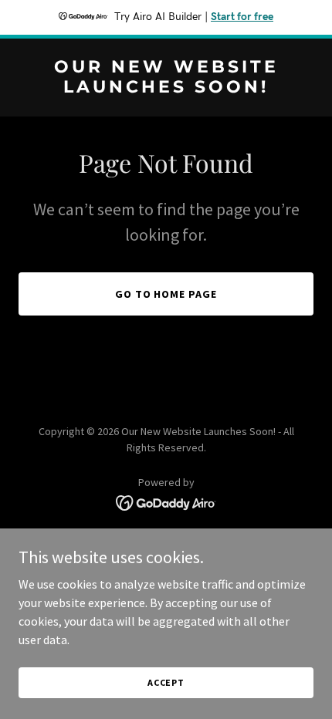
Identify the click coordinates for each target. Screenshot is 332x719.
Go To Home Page (166, 294)
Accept (166, 682)
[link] (166, 88)
